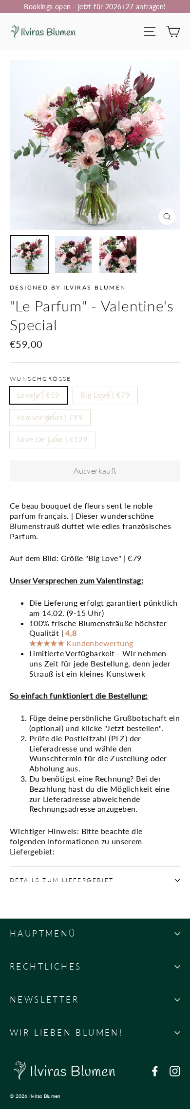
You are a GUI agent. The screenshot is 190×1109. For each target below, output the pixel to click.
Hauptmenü (43, 933)
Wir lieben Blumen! (66, 1032)
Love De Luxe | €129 (52, 439)
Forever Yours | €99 (50, 417)
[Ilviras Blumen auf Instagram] (175, 1070)
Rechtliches (45, 966)
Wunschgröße (41, 378)
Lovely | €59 (38, 395)
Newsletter (44, 999)
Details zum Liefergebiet (62, 880)
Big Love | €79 (105, 395)
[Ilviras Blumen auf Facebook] (155, 1070)
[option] (95, 145)
